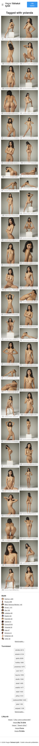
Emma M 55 (9, 624)
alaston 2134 (19, 654)
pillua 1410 (19, 696)
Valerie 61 (8, 621)
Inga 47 (7, 630)
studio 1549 (19, 679)
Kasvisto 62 (8, 619)
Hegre (12, 4)
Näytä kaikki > (19, 641)
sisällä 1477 (19, 687)
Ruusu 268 (8, 602)
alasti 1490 (19, 683)
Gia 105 (7, 610)
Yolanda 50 (8, 627)
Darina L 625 (9, 599)
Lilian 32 (7, 639)
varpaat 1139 (19, 708)
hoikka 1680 (19, 662)
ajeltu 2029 (19, 658)
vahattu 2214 (19, 650)
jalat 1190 (19, 704)
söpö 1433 (19, 692)
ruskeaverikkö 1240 (19, 700)
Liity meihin (32, 4)
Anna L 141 (8, 607)
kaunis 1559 (19, 675)
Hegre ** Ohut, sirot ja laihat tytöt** (19, 720)
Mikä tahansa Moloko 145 (13, 604)
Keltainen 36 (9, 636)
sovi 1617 (19, 671)
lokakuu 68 (8, 613)
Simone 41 (8, 633)
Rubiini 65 (8, 616)
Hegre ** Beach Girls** (19, 725)
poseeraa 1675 (19, 667)
